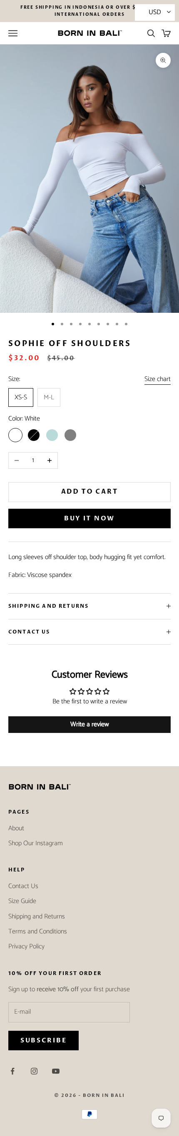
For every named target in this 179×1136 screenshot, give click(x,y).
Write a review (89, 724)
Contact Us (23, 886)
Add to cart (89, 492)
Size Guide (22, 901)
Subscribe (43, 1040)
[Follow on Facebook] (12, 1071)
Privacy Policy (26, 946)
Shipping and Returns (36, 916)
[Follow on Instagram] (34, 1071)
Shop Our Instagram (35, 843)
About (16, 828)
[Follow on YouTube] (56, 1071)
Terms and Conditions (37, 931)
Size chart (157, 379)
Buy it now (89, 518)
